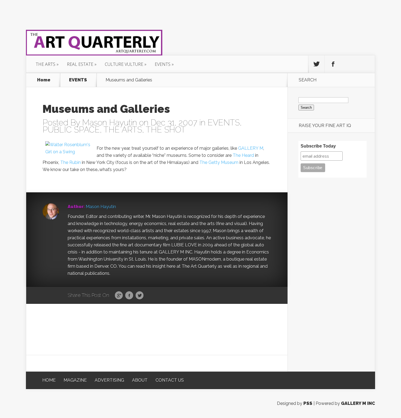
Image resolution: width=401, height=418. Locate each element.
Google (119, 295)
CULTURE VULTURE (124, 64)
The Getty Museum (218, 162)
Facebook (129, 295)
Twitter (139, 295)
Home (43, 80)
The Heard (243, 155)
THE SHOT (166, 129)
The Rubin (70, 162)
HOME (49, 380)
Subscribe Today (318, 146)
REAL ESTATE (80, 64)
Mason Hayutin (109, 122)
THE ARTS (45, 64)
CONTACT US (169, 380)
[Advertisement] (157, 329)
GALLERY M (250, 148)
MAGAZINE (75, 380)
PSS (307, 403)
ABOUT (140, 380)
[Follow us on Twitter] (316, 64)
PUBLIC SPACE (71, 129)
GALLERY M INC (358, 403)
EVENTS (162, 64)
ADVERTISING (109, 380)
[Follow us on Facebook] (333, 64)
